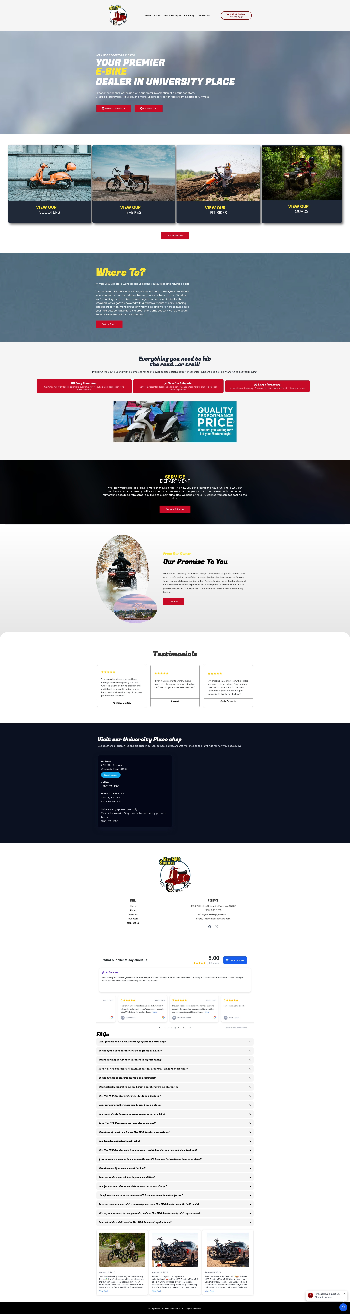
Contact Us (133, 923)
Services (133, 914)
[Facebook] (209, 926)
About (133, 910)
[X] (216, 926)
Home (133, 906)
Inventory (133, 918)
